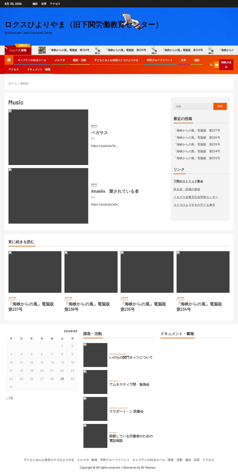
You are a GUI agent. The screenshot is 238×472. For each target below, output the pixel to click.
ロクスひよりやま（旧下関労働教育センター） (84, 24)
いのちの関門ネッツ (117, 352)
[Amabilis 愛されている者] (48, 196)
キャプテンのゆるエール (32, 60)
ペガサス (99, 132)
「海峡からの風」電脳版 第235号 (119, 50)
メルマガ (59, 60)
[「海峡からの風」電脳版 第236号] (91, 272)
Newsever (129, 467)
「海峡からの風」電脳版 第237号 (196, 130)
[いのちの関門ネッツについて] (95, 355)
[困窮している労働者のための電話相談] (95, 436)
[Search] (211, 64)
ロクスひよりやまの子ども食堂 (194, 205)
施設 (35, 3)
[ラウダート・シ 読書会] (95, 409)
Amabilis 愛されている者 (115, 191)
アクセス (55, 3)
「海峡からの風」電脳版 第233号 (196, 158)
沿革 (43, 3)
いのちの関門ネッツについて (131, 357)
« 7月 (9, 398)
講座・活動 (79, 60)
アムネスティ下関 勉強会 (129, 384)
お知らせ (113, 406)
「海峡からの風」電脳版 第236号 (62, 50)
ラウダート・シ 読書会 (126, 411)
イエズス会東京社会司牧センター (195, 197)
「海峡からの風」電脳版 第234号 (175, 50)
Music (94, 126)
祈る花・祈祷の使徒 (186, 189)
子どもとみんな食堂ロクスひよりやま (116, 60)
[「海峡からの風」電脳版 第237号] (35, 272)
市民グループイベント (160, 60)
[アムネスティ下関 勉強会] (95, 382)
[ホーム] (9, 60)
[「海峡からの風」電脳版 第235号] (147, 272)
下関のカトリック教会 (188, 181)
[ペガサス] (48, 137)
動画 (94, 460)
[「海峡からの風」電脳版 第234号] (203, 272)
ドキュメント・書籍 (38, 69)
